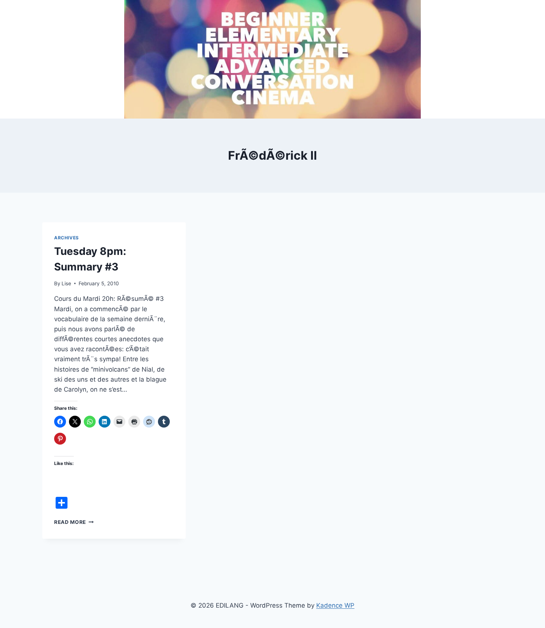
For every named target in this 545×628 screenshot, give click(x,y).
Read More (74, 522)
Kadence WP (335, 605)
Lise (66, 283)
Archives (66, 237)
